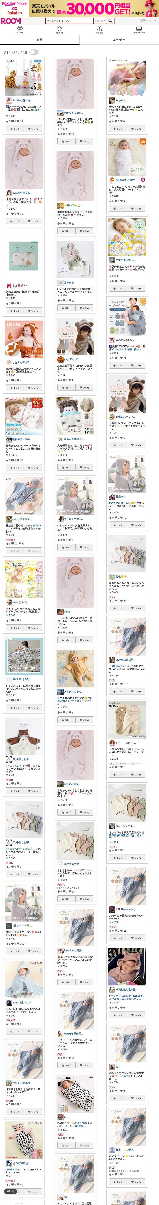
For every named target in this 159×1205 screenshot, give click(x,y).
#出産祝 (79, 1126)
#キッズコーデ (78, 700)
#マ (89, 700)
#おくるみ (136, 835)
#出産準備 (134, 996)
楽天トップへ (148, 20)
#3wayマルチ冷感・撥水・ (127, 349)
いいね (34, 129)
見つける (60, 30)
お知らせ (99, 30)
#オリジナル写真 (118, 996)
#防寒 (36, 109)
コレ (15, 129)
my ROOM (139, 30)
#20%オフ (133, 998)
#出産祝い (124, 835)
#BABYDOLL (13, 1169)
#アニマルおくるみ (119, 503)
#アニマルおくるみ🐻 (18, 765)
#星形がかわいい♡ (122, 666)
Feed (20, 30)
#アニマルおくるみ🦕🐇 (19, 848)
